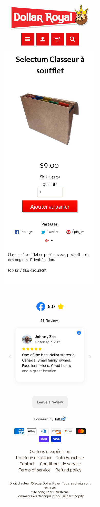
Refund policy (69, 470)
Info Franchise (70, 458)
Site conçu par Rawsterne (50, 492)
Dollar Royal (52, 483)
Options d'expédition (50, 451)
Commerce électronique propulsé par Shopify (50, 496)
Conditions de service (60, 464)
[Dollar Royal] (50, 17)
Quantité (50, 185)
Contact (27, 464)
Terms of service (35, 470)
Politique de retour (34, 458)
